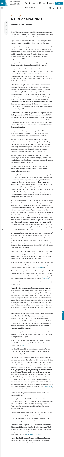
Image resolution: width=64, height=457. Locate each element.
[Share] (6, 32)
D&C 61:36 (40, 267)
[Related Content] (57, 8)
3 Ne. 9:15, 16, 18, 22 (33, 434)
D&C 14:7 (24, 345)
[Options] (60, 8)
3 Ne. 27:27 (48, 387)
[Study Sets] (49, 8)
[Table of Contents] (2, 8)
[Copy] (6, 29)
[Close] (6, 22)
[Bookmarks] (53, 8)
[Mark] (6, 26)
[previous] (2, 230)
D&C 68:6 (45, 278)
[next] (61, 230)
